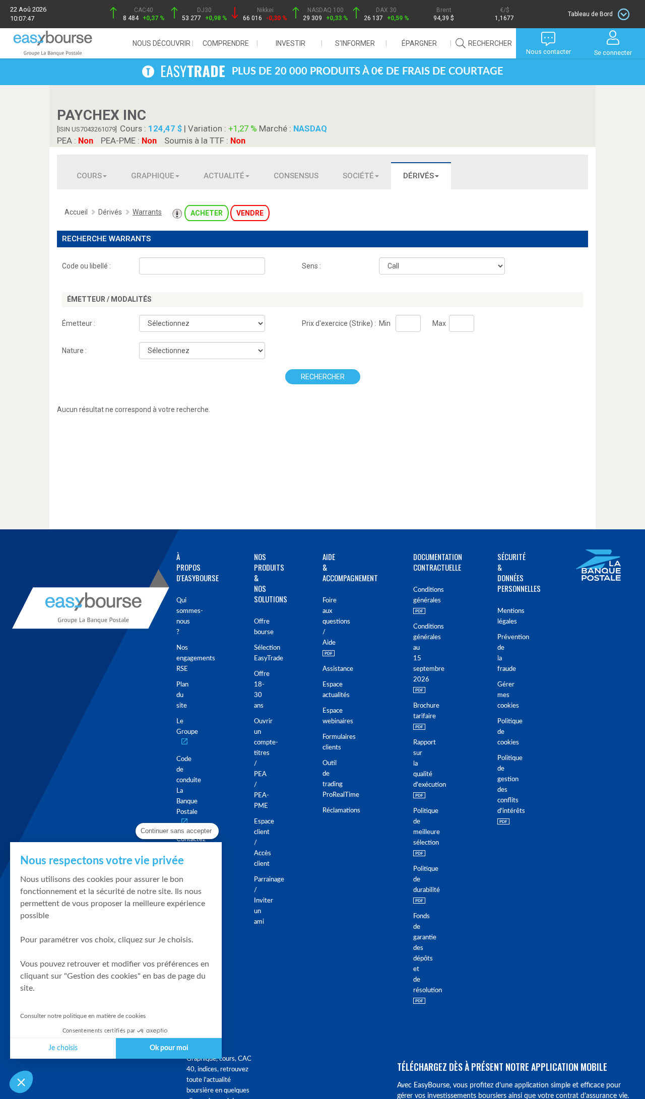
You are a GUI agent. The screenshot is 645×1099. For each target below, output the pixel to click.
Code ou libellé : (86, 266)
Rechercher (323, 377)
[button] (21, 1082)
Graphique (152, 175)
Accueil (76, 212)
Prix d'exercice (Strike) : (339, 323)
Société (358, 175)
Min (385, 323)
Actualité (224, 175)
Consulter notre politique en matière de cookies (83, 1016)
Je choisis (63, 1048)
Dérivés (418, 175)
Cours (89, 175)
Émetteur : (78, 323)
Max (439, 323)
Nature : (74, 351)
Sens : (311, 266)
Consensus (296, 175)
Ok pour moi (169, 1048)
